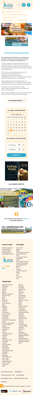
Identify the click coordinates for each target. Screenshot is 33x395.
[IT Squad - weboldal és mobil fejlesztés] (27, 391)
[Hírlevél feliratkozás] (1, 385)
